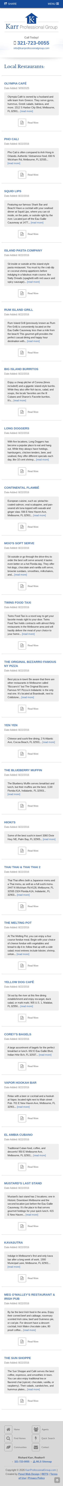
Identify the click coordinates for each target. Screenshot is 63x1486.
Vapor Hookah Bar (20, 1082)
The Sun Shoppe (17, 1358)
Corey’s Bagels (17, 1034)
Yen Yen (10, 725)
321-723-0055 (33, 43)
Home (17, 1429)
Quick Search (48, 1438)
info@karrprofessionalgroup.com (31, 48)
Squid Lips (12, 191)
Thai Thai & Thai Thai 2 (22, 867)
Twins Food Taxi (17, 602)
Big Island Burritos (21, 369)
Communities (20, 1447)
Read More (33, 122)
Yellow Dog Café (19, 982)
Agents (45, 1429)
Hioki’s (9, 822)
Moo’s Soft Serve (19, 543)
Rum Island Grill (18, 309)
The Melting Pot (18, 922)
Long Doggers (16, 428)
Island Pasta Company (23, 250)
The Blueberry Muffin (23, 770)
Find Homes (20, 1438)
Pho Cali (11, 139)
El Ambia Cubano (18, 1134)
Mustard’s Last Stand (23, 1183)
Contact (45, 1447)
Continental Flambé (21, 487)
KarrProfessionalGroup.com (40, 1470)
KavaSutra (13, 1242)
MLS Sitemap (43, 1461)
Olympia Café (15, 83)
